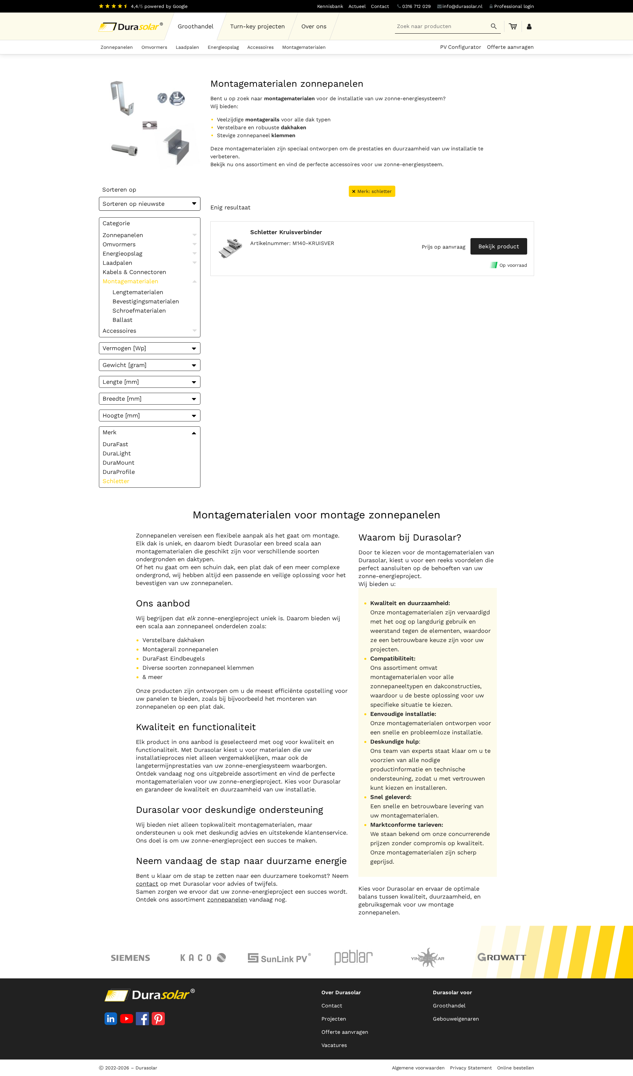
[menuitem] (196, 26)
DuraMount (119, 462)
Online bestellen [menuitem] (515, 1067)
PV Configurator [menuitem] (460, 47)
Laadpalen (187, 47)
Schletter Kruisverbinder (286, 232)
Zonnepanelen (117, 47)
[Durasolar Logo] (131, 26)
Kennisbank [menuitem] (330, 6)
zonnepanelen (227, 899)
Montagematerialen (304, 47)
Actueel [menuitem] (357, 6)
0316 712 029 (416, 6)
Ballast (122, 319)
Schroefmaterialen (139, 310)
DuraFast (115, 444)
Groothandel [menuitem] (449, 1005)
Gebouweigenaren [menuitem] (456, 1019)
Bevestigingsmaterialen (145, 301)
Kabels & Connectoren (134, 271)
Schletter (116, 480)
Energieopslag (223, 47)
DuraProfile (119, 471)
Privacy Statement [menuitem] (471, 1067)
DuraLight (117, 453)
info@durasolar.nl (462, 6)
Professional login (514, 6)
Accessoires (260, 47)
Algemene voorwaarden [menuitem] (418, 1067)
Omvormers (154, 47)
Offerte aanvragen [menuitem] (510, 47)
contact (147, 883)
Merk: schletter (374, 191)
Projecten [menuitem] (333, 1019)
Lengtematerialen (137, 292)
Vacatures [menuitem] (334, 1045)
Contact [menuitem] (380, 6)
